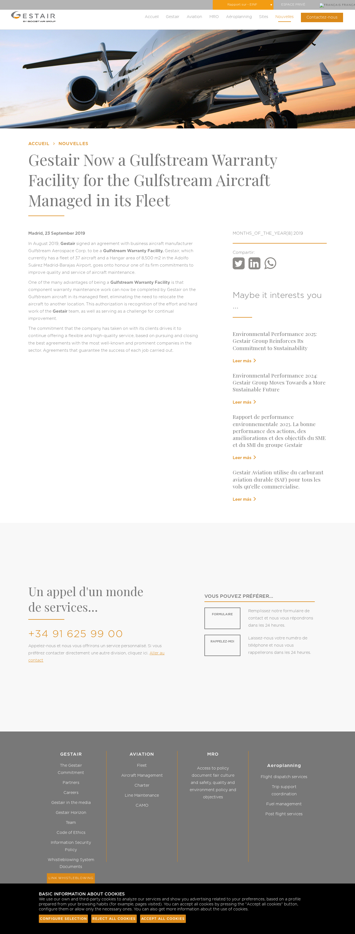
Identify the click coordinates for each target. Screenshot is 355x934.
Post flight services (284, 814)
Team (71, 823)
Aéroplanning (239, 17)
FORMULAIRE (222, 614)
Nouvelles (284, 17)
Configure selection (63, 918)
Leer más (242, 361)
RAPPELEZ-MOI (222, 641)
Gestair (172, 17)
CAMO (142, 805)
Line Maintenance (142, 795)
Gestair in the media (71, 803)
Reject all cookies (114, 918)
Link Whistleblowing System (71, 882)
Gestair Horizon (71, 813)
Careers (71, 793)
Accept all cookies (163, 918)
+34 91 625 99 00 (75, 634)
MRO (214, 17)
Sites (263, 17)
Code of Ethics (71, 833)
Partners (71, 783)
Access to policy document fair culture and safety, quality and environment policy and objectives (213, 782)
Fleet (142, 765)
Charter (142, 785)
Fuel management (284, 804)
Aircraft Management (142, 775)
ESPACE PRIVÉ (293, 4)
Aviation (194, 17)
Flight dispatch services (284, 777)
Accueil (152, 17)
